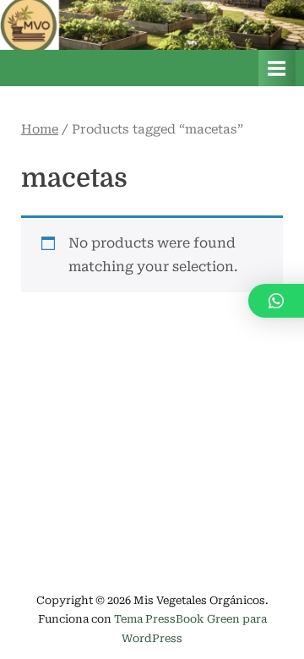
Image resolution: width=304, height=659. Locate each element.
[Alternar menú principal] (277, 68)
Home (39, 129)
